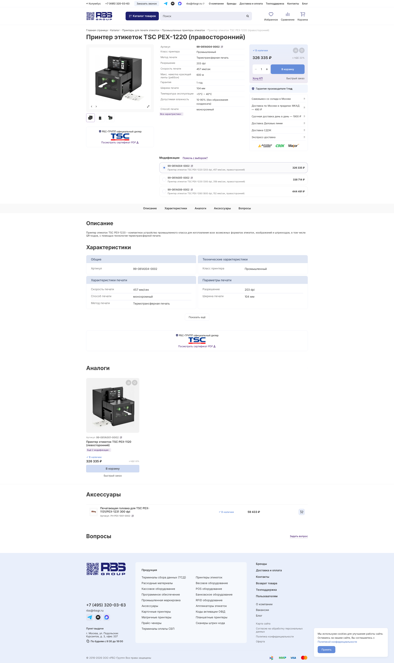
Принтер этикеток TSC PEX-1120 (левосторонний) (108, 443)
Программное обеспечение (161, 594)
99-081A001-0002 (107, 437)
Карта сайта (263, 623)
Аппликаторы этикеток (211, 606)
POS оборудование (209, 588)
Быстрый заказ (295, 78)
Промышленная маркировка (161, 600)
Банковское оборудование (214, 594)
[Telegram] (166, 4)
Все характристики (170, 114)
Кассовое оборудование (158, 588)
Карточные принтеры (156, 611)
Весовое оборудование (212, 583)
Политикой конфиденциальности (337, 641)
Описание (150, 208)
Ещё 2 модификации (98, 450)
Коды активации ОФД (210, 611)
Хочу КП (258, 78)
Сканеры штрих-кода (210, 623)
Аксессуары (222, 208)
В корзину (287, 69)
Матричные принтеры (156, 617)
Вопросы (245, 208)
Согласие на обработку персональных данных (279, 630)
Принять (327, 649)
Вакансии (262, 610)
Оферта (260, 641)
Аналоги (200, 208)
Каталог (115, 30)
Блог (305, 3)
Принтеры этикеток (209, 577)
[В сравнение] (295, 50)
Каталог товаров (144, 16)
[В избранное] (302, 50)
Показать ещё (197, 317)
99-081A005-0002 (178, 177)
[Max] (180, 4)
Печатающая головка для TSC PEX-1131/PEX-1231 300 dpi (124, 510)
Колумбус (95, 3)
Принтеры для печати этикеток (140, 30)
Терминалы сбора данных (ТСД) (164, 577)
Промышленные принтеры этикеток (183, 30)
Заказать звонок (147, 3)
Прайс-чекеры (151, 623)
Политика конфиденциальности (275, 636)
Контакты (293, 3)
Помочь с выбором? (195, 158)
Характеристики (176, 208)
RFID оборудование (209, 600)
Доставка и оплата (251, 3)
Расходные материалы (157, 583)
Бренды (231, 3)
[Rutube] (173, 4)
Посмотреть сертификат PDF (118, 142)
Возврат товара (266, 583)
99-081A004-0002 (208, 46)
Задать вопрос (299, 536)
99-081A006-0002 (178, 189)
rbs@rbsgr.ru (194, 3)
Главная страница (97, 30)
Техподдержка (275, 3)
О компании (216, 3)
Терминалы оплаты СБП (158, 628)
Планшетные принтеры (211, 617)
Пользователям (266, 596)
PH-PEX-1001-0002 (120, 515)
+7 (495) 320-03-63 (117, 3)
